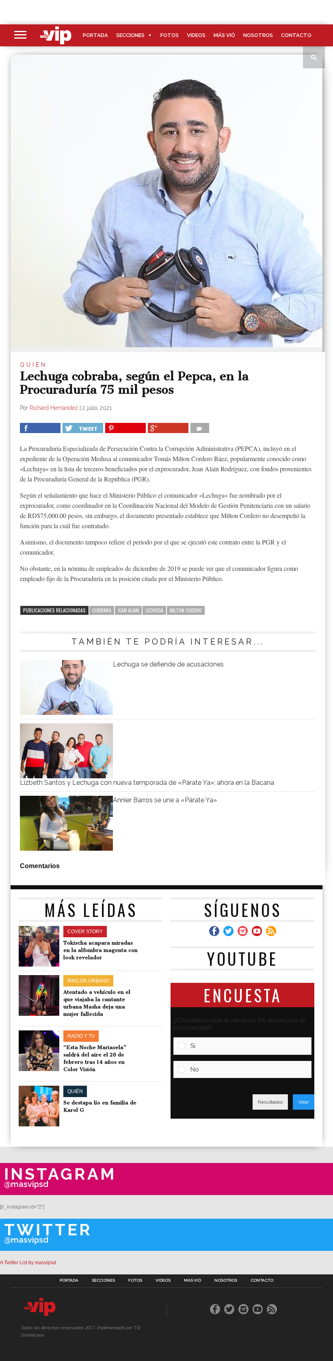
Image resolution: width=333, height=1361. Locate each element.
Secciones (130, 35)
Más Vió (224, 35)
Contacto (296, 35)
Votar (303, 1102)
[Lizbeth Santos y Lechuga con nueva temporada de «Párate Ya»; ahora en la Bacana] (66, 776)
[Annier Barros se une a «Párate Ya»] (66, 848)
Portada (95, 35)
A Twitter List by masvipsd (28, 1262)
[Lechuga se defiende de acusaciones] (66, 712)
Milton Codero (186, 610)
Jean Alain (128, 610)
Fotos (169, 35)
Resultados (270, 1102)
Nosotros (258, 35)
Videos (196, 35)
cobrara (101, 610)
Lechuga (154, 610)
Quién (33, 364)
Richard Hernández (54, 408)
